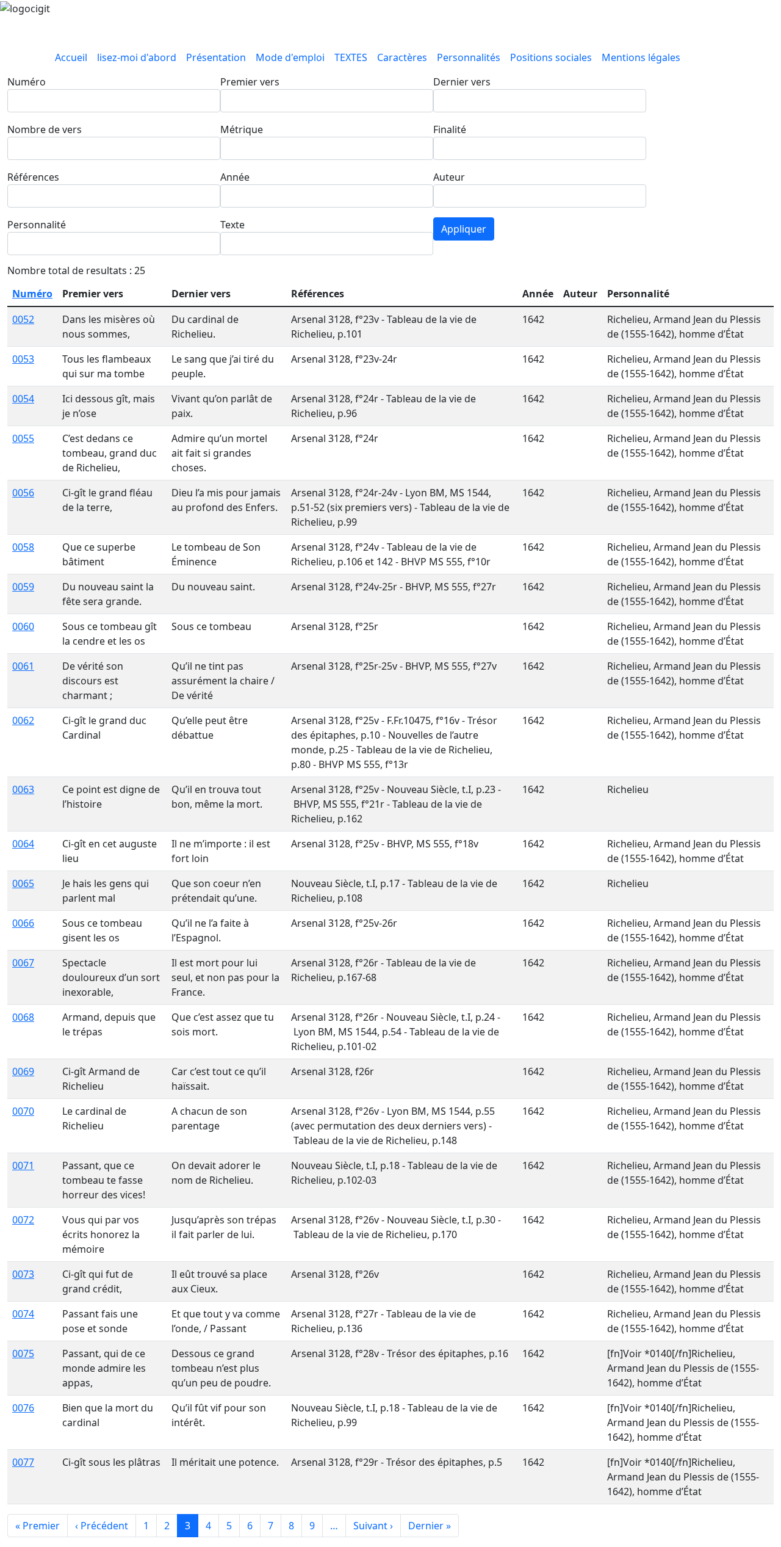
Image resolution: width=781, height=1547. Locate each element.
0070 (23, 1111)
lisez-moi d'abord (136, 57)
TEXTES (350, 57)
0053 (23, 359)
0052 (23, 319)
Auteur (449, 177)
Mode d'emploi (290, 57)
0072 (23, 1219)
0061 (23, 666)
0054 (23, 398)
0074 (23, 1314)
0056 (23, 492)
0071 (23, 1165)
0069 (23, 1071)
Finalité (449, 129)
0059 (23, 586)
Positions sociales (551, 57)
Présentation (216, 57)
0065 (23, 883)
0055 (23, 438)
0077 (23, 1462)
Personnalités (468, 57)
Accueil (71, 57)
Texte (232, 224)
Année (235, 177)
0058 (23, 547)
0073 (23, 1274)
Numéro (26, 82)
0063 (23, 789)
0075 (23, 1353)
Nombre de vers (44, 129)
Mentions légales (641, 57)
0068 (23, 1017)
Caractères (402, 57)
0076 (23, 1408)
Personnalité (36, 224)
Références (33, 177)
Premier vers (249, 82)
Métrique (241, 129)
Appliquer (463, 229)
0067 (23, 962)
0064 (23, 843)
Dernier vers (462, 82)
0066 (23, 923)
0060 (23, 626)
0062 (23, 720)
